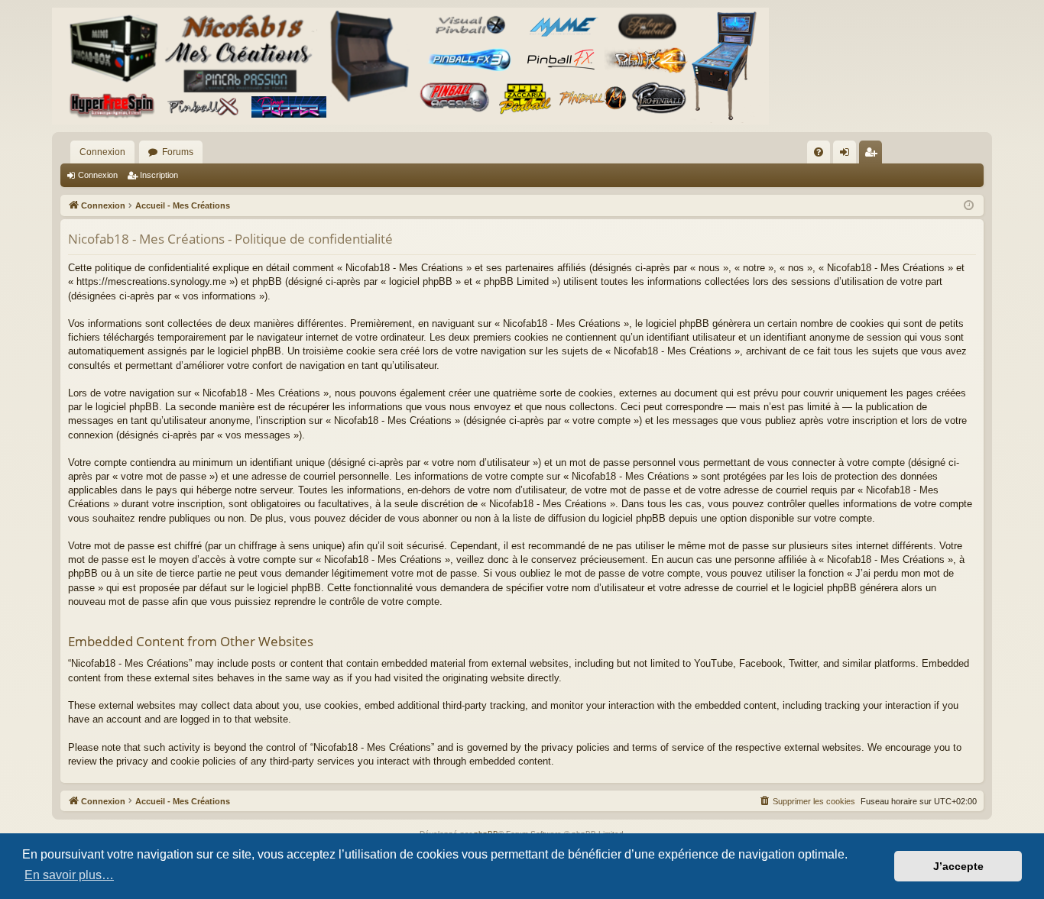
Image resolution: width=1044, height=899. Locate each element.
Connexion (102, 152)
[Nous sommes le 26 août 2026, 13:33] (969, 206)
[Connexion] (410, 66)
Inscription (159, 174)
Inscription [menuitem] (873, 155)
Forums (177, 152)
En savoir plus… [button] (69, 874)
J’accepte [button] (958, 866)
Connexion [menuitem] (847, 155)
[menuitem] (818, 152)
